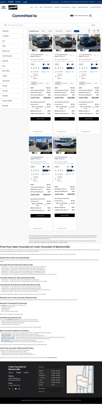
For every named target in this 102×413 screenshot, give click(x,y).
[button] (50, 42)
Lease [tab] (47, 83)
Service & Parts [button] (65, 7)
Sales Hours (41, 367)
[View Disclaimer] (38, 68)
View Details (40, 119)
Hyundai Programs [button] (95, 7)
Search (93, 25)
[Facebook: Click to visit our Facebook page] (9, 389)
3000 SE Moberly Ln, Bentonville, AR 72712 (80, 2)
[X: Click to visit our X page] (12, 389)
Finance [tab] (40, 83)
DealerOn (31, 400)
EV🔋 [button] (36, 7)
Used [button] (41, 7)
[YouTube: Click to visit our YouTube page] (15, 389)
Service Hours (42, 388)
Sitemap (36, 400)
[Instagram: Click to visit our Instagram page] (19, 389)
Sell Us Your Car (48, 7)
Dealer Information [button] (83, 7)
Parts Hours (41, 391)
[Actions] (49, 55)
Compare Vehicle (37, 131)
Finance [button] (74, 7)
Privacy (39, 400)
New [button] (31, 7)
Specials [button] (57, 7)
